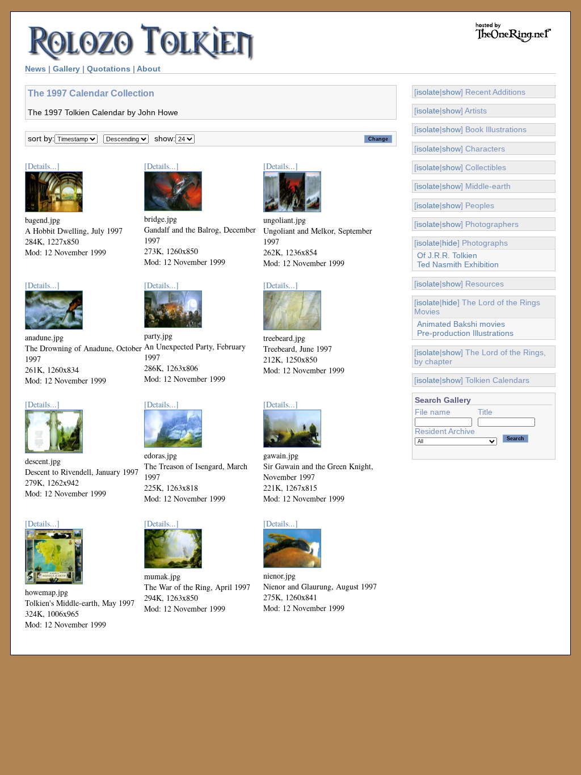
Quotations (108, 68)
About (149, 68)
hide (449, 242)
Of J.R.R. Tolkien (447, 255)
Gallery (66, 68)
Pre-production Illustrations (465, 333)
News (35, 68)
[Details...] (42, 166)
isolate (428, 91)
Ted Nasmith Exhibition (458, 264)
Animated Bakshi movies (461, 323)
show (451, 91)
